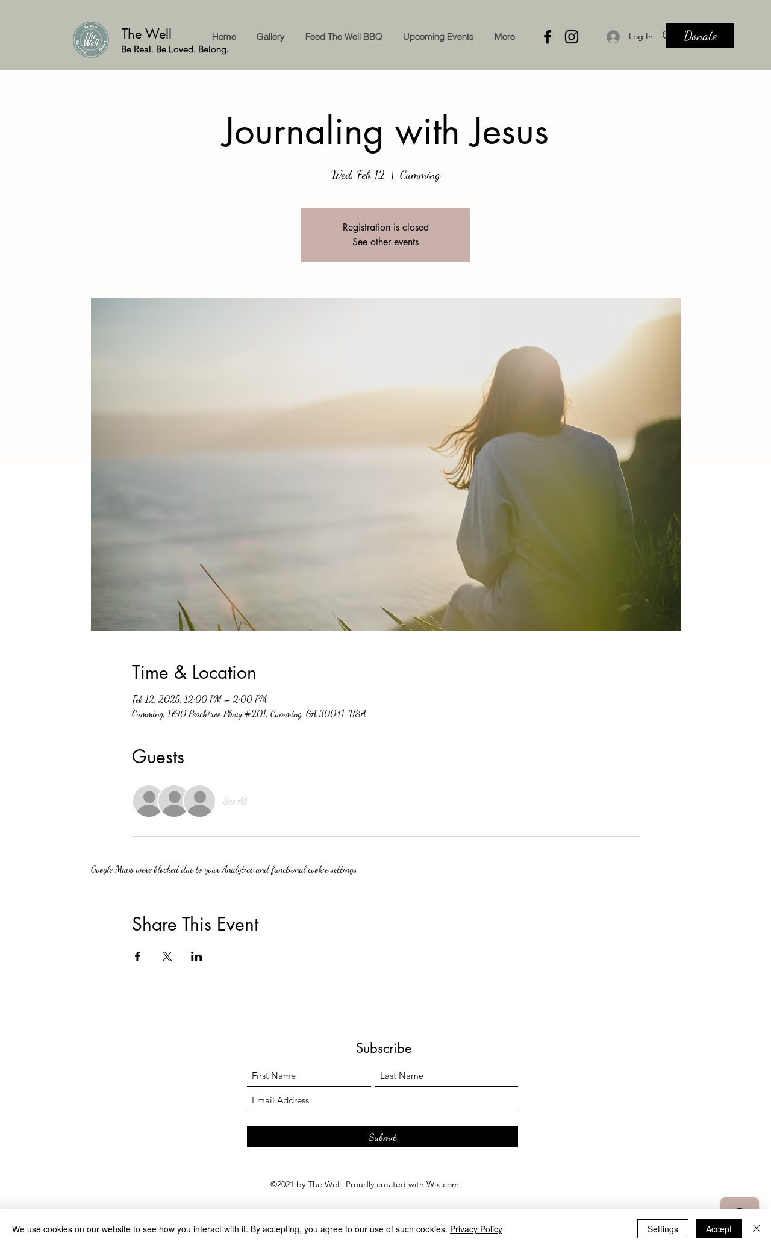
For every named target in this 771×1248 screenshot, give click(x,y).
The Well (149, 33)
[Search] (668, 35)
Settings (663, 1229)
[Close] (756, 1228)
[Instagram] (572, 37)
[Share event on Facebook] (137, 956)
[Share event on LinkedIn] (196, 956)
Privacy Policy (476, 1229)
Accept (719, 1229)
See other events (385, 242)
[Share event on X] (167, 956)
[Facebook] (547, 37)
